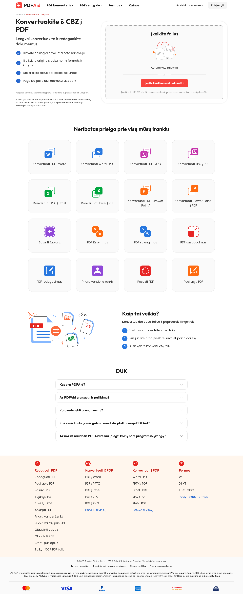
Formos (114, 5)
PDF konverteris (59, 5)
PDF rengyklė (90, 5)
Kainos (134, 5)
